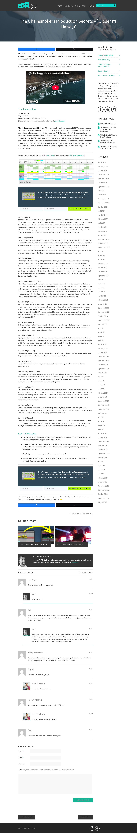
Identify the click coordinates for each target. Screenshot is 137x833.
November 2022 (103, 239)
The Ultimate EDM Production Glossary (107, 142)
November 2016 (103, 490)
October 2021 (103, 272)
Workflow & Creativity (106, 75)
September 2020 (103, 320)
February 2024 (103, 219)
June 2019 (101, 381)
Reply (91, 579)
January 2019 (102, 397)
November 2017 (103, 446)
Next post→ (85, 817)
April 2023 (101, 223)
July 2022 (101, 251)
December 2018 (103, 401)
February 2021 (103, 300)
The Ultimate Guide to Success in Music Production (108, 129)
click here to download (77, 155)
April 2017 (101, 474)
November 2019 (103, 361)
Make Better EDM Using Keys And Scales (108, 136)
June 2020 (101, 332)
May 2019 (101, 385)
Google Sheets (49, 155)
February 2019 (103, 393)
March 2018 (102, 433)
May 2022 (101, 255)
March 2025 (102, 195)
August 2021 (102, 280)
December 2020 (103, 308)
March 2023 (102, 227)
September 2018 (103, 409)
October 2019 (103, 365)
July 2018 (101, 417)
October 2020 (103, 316)
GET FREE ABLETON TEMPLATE (79, 209)
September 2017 (103, 454)
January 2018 (102, 437)
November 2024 (103, 203)
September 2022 (103, 247)
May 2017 (101, 470)
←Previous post (27, 817)
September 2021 (103, 276)
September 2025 (103, 187)
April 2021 (101, 292)
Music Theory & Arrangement (82, 513)
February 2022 (103, 264)
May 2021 (101, 288)
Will (34, 629)
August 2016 (102, 502)
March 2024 (102, 215)
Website (21, 764)
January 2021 (102, 304)
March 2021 (102, 296)
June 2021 (101, 284)
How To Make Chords (107, 123)
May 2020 (101, 336)
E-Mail (20, 758)
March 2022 (102, 259)
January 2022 (102, 268)
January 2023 (102, 235)
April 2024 (101, 211)
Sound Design (104, 71)
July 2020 (101, 328)
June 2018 (101, 421)
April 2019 (101, 389)
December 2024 (103, 199)
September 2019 (103, 369)
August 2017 (102, 458)
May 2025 (101, 191)
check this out (59, 121)
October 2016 (103, 494)
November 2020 (103, 312)
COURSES (68, 6)
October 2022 (103, 243)
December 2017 (103, 441)
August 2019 (102, 373)
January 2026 (102, 170)
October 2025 (103, 183)
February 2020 (103, 348)
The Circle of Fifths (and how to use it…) (108, 147)
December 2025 (103, 175)
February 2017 (103, 478)
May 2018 (101, 425)
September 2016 (103, 498)
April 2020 (101, 340)
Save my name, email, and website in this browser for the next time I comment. (47, 770)
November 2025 (103, 179)
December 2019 (103, 356)
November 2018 (103, 405)
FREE (60, 6)
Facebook (74, 563)
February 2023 (103, 231)
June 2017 (101, 466)
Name (20, 751)
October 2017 (103, 450)
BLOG (77, 6)
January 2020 (102, 352)
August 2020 (102, 324)
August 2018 (102, 413)
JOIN (84, 6)
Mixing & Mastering (105, 55)
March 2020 (102, 344)
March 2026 (102, 162)
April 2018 (101, 429)
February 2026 (103, 166)
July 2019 (101, 377)
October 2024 (103, 207)
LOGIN (91, 6)
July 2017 (101, 462)
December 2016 (103, 486)
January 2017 (102, 482)
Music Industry (104, 60)
